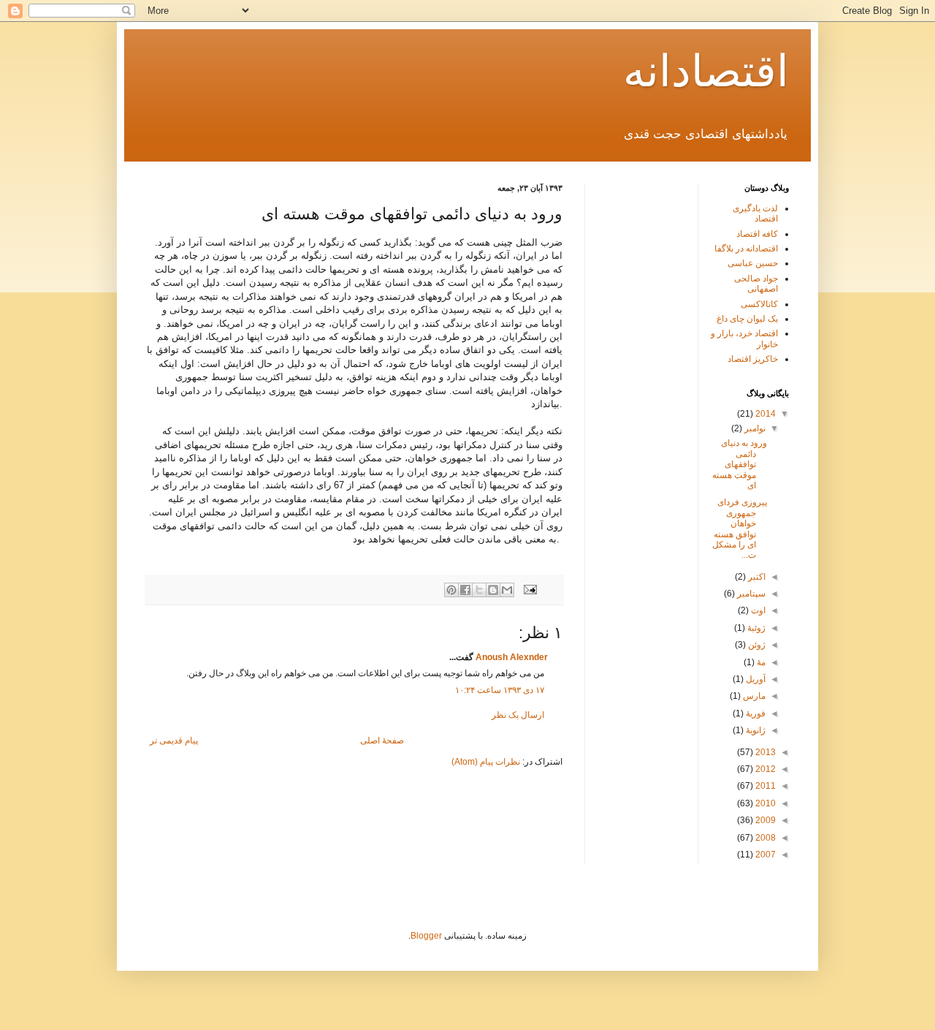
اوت (757, 610)
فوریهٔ (755, 713)
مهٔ (760, 662)
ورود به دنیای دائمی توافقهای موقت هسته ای (739, 464)
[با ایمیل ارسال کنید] (507, 590)
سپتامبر (750, 593)
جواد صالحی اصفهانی (756, 283)
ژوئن (756, 645)
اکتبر (756, 577)
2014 (764, 414)
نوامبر (754, 428)
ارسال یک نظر (518, 715)
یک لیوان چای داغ (747, 319)
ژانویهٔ (755, 730)
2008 (764, 838)
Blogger (426, 936)
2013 (764, 752)
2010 (764, 803)
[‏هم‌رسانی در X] (479, 590)
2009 (764, 820)
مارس (753, 696)
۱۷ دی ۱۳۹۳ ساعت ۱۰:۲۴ (499, 690)
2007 (764, 854)
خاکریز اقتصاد (753, 359)
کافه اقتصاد (757, 234)
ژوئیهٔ (755, 628)
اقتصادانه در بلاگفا (746, 248)
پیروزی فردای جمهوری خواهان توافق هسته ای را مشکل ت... (739, 528)
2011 (764, 786)
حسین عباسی (753, 263)
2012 (764, 769)
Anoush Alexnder (512, 657)
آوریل (755, 679)
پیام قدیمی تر (174, 740)
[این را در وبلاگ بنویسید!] (493, 590)
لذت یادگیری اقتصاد (755, 213)
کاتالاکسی (759, 304)
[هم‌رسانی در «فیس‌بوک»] (465, 590)
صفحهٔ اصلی (382, 740)
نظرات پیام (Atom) (485, 762)
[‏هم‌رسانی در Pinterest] (451, 590)
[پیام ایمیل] (531, 588)
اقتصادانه (706, 71)
